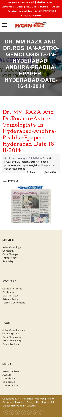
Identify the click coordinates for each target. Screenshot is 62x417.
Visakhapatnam (45, 2)
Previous (10, 180)
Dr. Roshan (8, 292)
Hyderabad (28, 2)
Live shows (8, 378)
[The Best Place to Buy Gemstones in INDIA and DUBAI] (31, 25)
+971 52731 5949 (32, 15)
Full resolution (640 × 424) (41, 172)
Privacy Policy (10, 299)
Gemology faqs (10, 333)
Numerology (9, 257)
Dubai (20, 6)
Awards (6, 375)
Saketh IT (32, 405)
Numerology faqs (12, 340)
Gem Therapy (10, 254)
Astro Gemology (11, 247)
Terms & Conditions (13, 302)
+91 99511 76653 (45, 11)
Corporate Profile (12, 288)
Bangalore (13, 2)
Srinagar (56, 6)
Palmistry (7, 261)
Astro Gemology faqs (14, 330)
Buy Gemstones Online (19, 11)
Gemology (8, 250)
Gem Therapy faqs (12, 337)
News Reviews (11, 371)
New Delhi (31, 6)
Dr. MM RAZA (10, 295)
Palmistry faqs (10, 344)
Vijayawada (8, 6)
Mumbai (44, 6)
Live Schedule (10, 385)
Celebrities (8, 382)
